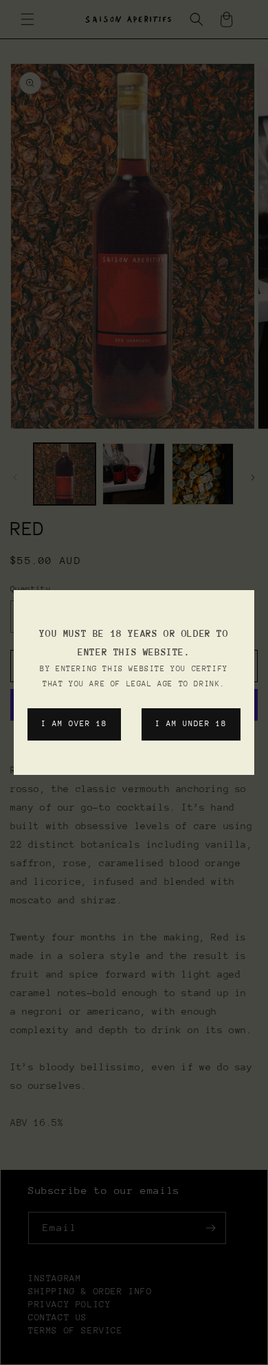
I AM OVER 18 (74, 723)
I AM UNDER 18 (191, 723)
